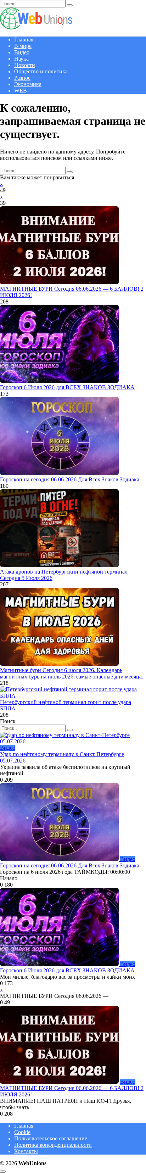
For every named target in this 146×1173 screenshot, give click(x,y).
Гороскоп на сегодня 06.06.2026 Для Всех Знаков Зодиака (69, 479)
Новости (24, 65)
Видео (21, 52)
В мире (23, 46)
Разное (22, 78)
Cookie (22, 1132)
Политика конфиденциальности (53, 1145)
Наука (21, 59)
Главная (23, 40)
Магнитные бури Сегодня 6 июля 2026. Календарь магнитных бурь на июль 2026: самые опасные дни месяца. (71, 673)
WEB (20, 91)
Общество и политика (41, 71)
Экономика (27, 84)
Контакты (26, 1151)
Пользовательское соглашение (50, 1138)
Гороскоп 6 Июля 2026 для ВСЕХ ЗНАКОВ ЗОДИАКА (67, 387)
